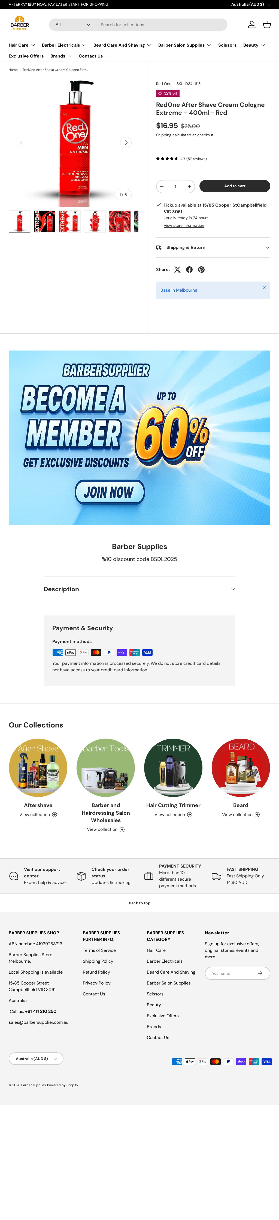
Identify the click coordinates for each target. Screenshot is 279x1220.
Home (13, 69)
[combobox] (138, 25)
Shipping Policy (98, 961)
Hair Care (156, 950)
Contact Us (91, 56)
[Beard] (241, 768)
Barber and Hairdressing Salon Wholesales (106, 813)
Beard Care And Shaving (171, 972)
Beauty (154, 1005)
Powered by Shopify (62, 1085)
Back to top (139, 903)
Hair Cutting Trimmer (173, 805)
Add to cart (234, 185)
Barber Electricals (165, 961)
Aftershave (38, 805)
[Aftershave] (38, 768)
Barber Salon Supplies (169, 983)
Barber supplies (33, 1085)
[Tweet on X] (177, 270)
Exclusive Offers (26, 56)
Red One (163, 83)
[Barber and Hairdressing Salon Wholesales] (106, 768)
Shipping (163, 134)
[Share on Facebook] (189, 270)
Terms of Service (99, 950)
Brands (154, 1026)
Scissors (227, 45)
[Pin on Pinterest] (201, 270)
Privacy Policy (97, 983)
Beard (240, 805)
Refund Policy (96, 972)
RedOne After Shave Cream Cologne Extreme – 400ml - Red (55, 69)
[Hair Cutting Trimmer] (173, 768)
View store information (184, 225)
